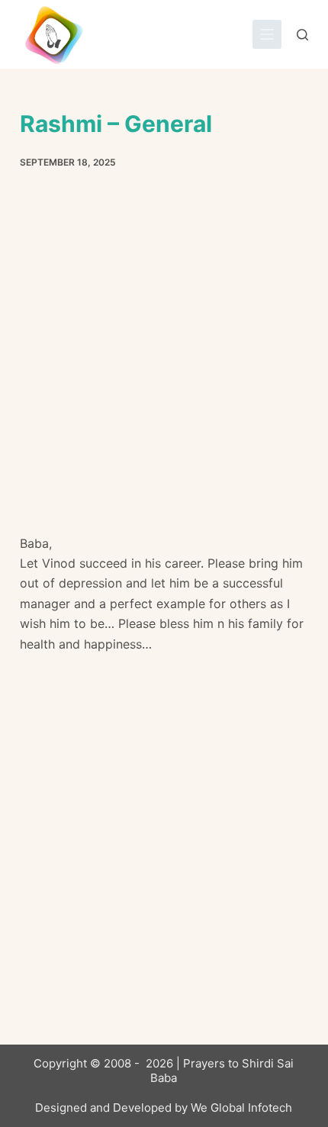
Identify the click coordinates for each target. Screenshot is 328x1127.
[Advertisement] (164, 363)
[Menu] (266, 34)
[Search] (302, 34)
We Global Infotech (241, 1107)
